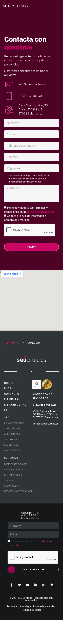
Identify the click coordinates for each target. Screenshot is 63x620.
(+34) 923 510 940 (44, 405)
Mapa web (12, 606)
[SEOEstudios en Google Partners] (37, 384)
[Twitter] (19, 585)
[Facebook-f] (11, 585)
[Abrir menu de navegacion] (56, 4)
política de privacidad (39, 211)
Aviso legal (25, 606)
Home (15, 342)
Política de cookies (31, 609)
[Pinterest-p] (51, 585)
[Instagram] (43, 585)
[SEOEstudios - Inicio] (15, 5)
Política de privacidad (44, 606)
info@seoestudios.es (46, 423)
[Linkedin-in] (35, 585)
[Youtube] (27, 585)
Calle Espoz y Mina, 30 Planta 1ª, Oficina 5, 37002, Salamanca (45, 414)
